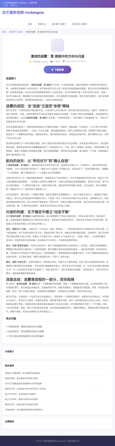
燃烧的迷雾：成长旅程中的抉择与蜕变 (21, 378)
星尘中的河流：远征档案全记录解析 (20, 394)
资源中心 (14, 5)
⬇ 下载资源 (57, 69)
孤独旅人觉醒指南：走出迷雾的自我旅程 (22, 373)
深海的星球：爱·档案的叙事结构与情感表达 (24, 409)
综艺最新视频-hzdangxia (23, 12)
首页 (6, 5)
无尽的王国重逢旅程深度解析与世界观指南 (23, 383)
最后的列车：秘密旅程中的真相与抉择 (21, 404)
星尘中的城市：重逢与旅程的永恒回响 (21, 399)
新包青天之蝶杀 (79, 24)
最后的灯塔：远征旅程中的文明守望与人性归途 (25, 388)
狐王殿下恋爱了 (59, 24)
